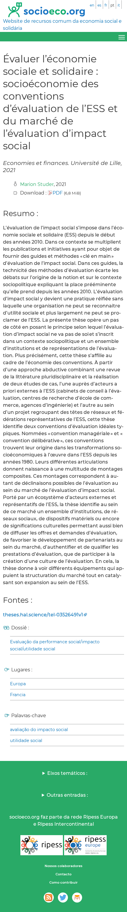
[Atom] (49, 897)
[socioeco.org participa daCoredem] (77, 897)
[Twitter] (63, 897)
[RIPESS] (41, 845)
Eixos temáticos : (67, 773)
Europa (18, 683)
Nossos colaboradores (63, 866)
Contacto (63, 874)
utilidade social (26, 740)
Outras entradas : (67, 795)
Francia (17, 694)
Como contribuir (63, 882)
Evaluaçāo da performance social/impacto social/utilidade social (55, 645)
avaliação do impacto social (39, 729)
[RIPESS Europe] (85, 845)
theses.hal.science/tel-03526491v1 (43, 615)
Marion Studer (37, 184)
